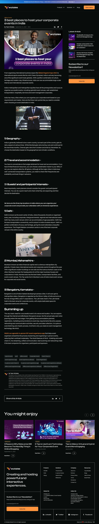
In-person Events (60, 473)
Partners (73, 473)
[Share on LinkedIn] (55, 27)
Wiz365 (45, 470)
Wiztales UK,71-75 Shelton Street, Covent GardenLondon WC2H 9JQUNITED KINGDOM (52, 497)
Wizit (45, 473)
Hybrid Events (59, 475)
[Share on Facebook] (61, 27)
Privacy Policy (74, 475)
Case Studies (87, 470)
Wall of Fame (87, 475)
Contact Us (73, 482)
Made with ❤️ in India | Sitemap (84, 522)
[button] (61, 7)
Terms (72, 477)
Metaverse (58, 477)
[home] (11, 7)
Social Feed (87, 477)
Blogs (78, 7)
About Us (73, 470)
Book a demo (89, 7)
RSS (94, 522)
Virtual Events (59, 470)
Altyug (45, 475)
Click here (70, 1)
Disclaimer (73, 480)
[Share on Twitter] (58, 27)
